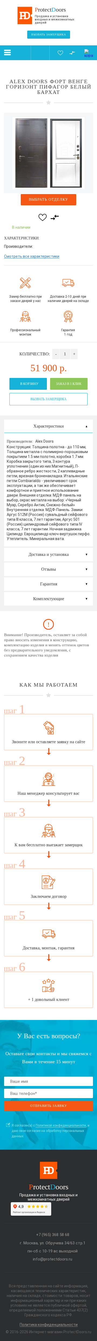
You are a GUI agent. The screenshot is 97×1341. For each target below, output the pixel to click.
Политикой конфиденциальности (61, 1125)
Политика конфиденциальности (49, 1325)
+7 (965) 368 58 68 (52, 1235)
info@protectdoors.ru (52, 1259)
